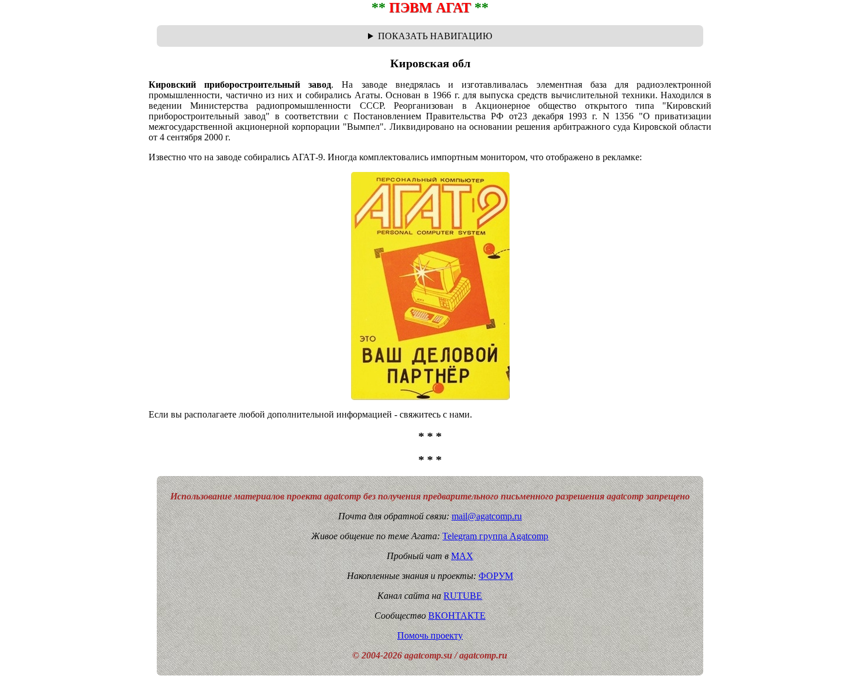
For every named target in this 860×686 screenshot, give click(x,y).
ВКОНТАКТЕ (457, 615)
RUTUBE (462, 596)
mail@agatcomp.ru (487, 516)
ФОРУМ (496, 576)
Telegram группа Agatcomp (495, 536)
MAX (462, 556)
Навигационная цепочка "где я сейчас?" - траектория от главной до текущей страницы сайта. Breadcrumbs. (430, 36)
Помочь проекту (430, 635)
